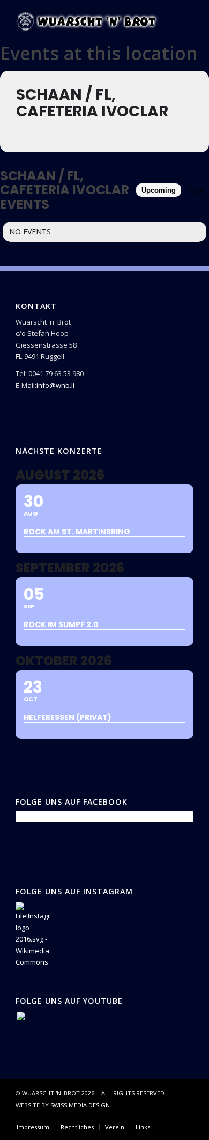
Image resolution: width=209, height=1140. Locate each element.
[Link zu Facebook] (153, 1116)
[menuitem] (33, 1127)
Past (196, 190)
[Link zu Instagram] (169, 1116)
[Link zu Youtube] (185, 1116)
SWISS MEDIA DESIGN (80, 1105)
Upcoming (158, 190)
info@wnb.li (55, 385)
